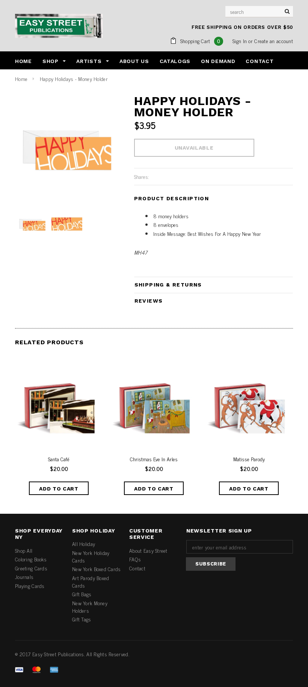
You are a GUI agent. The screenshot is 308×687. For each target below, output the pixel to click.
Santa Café (58, 459)
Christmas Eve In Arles (154, 459)
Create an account (273, 40)
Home (21, 78)
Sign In (240, 40)
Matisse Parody (249, 459)
